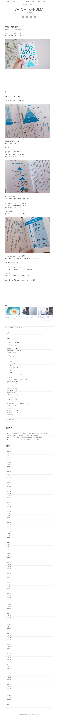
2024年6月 (9, 489)
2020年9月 (9, 577)
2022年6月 (9, 531)
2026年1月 (9, 457)
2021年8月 (9, 553)
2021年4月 (9, 562)
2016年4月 (9, 686)
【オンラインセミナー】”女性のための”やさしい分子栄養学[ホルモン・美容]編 (23, 439)
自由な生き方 (11, 392)
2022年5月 (9, 533)
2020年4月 (9, 588)
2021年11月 (9, 546)
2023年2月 (9, 517)
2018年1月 (9, 648)
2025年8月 (9, 466)
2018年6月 (9, 637)
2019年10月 (9, 602)
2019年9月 (9, 604)
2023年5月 (9, 511)
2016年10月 (9, 677)
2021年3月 (9, 564)
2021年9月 (9, 551)
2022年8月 (9, 526)
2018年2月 (9, 646)
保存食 (11, 365)
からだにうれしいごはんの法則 (14, 374)
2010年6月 (9, 693)
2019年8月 (9, 606)
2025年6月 (9, 471)
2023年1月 (9, 520)
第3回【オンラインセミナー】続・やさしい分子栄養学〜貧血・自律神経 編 (22, 435)
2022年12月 (9, 522)
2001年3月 (9, 704)
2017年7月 (9, 662)
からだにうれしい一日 (21, 327)
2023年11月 (9, 497)
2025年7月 (9, 468)
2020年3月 (9, 591)
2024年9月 (9, 482)
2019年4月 (9, 615)
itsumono (14, 1)
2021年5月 (9, 560)
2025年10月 (9, 464)
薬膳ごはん (12, 345)
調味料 (11, 370)
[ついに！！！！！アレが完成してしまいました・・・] (12, 311)
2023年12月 (9, 495)
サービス (8, 401)
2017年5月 (9, 664)
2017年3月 (9, 668)
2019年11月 (9, 599)
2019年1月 (9, 622)
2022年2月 (9, 539)
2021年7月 (9, 555)
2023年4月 (9, 513)
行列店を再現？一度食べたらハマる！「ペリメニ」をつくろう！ (20, 431)
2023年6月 (9, 508)
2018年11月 (9, 626)
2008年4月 (9, 702)
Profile (21, 1)
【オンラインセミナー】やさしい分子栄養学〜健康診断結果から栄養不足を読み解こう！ (25, 437)
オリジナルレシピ (11, 355)
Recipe (33, 1)
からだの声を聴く (11, 381)
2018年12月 (9, 624)
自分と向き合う (11, 388)
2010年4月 (9, 695)
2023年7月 (9, 506)
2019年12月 (9, 597)
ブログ (50, 1)
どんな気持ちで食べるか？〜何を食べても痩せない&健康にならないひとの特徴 (45, 317)
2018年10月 (9, 628)
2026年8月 (9, 449)
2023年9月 (9, 502)
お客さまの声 (11, 405)
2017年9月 (9, 657)
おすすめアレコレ (13, 327)
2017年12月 (9, 651)
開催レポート (11, 417)
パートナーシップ (11, 383)
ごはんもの (12, 361)
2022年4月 (9, 535)
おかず (11, 356)
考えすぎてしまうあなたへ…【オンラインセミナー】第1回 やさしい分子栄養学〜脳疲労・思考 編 (27, 433)
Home (8, 1)
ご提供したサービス (12, 410)
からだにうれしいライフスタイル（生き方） (16, 379)
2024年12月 (9, 477)
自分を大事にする (11, 390)
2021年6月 (9, 557)
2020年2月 (9, 593)
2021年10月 (9, 548)
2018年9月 (9, 631)
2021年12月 (9, 544)
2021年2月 (9, 566)
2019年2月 (9, 619)
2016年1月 (9, 690)
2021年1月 (9, 568)
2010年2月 (9, 697)
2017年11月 (9, 653)
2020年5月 (9, 586)
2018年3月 (9, 644)
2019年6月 (9, 611)
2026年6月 (9, 451)
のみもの (11, 363)
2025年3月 (9, 475)
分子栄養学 (10, 377)
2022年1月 (9, 542)
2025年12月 (9, 460)
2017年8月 (9, 659)
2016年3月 (9, 688)
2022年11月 (9, 524)
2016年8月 (9, 679)
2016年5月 (9, 684)
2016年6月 (9, 682)
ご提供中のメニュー (12, 412)
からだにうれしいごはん (12, 342)
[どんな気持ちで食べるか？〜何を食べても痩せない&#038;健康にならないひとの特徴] (45, 311)
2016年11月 (9, 675)
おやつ (11, 359)
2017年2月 (9, 670)
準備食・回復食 (13, 367)
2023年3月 (9, 515)
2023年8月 (9, 504)
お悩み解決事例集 (11, 408)
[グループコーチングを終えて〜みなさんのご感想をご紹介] (29, 311)
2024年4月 (9, 491)
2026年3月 (9, 455)
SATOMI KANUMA (29, 9)
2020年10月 (9, 575)
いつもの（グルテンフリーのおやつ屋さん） (17, 403)
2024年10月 (9, 480)
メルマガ (25, 4)
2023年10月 (9, 500)
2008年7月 (9, 699)
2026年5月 (9, 453)
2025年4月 (9, 473)
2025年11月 (9, 462)
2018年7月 (9, 635)
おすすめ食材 (11, 352)
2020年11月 (9, 573)
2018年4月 (9, 642)
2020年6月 (9, 584)
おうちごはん (11, 344)
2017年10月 (9, 655)
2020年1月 (9, 595)
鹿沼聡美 (20, 29)
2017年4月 (9, 666)
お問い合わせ (32, 4)
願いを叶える (11, 397)
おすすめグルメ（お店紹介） (14, 350)
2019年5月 (9, 613)
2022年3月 (9, 537)
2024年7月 (9, 486)
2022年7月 (9, 528)
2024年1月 (9, 493)
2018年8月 (9, 633)
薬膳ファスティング (42, 1)
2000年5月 (9, 708)
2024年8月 (9, 484)
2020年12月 (9, 571)
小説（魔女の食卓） (11, 419)
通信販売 (10, 414)
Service (27, 1)
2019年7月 (9, 608)
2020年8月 (9, 580)
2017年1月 (9, 673)
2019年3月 (9, 617)
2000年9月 (9, 706)
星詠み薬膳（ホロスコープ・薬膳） (15, 386)
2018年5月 (9, 639)
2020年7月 (9, 582)
